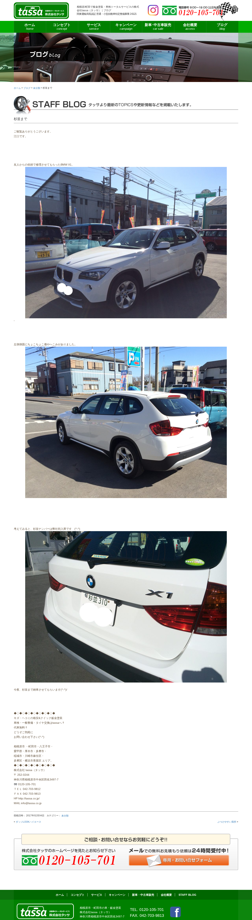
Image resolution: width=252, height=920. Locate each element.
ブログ (222, 26)
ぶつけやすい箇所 (226, 821)
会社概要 (190, 26)
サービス (96, 894)
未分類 (65, 815)
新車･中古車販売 (158, 26)
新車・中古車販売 (143, 894)
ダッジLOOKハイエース (28, 821)
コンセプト (62, 26)
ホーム (29, 26)
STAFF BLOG (187, 894)
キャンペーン (126, 26)
